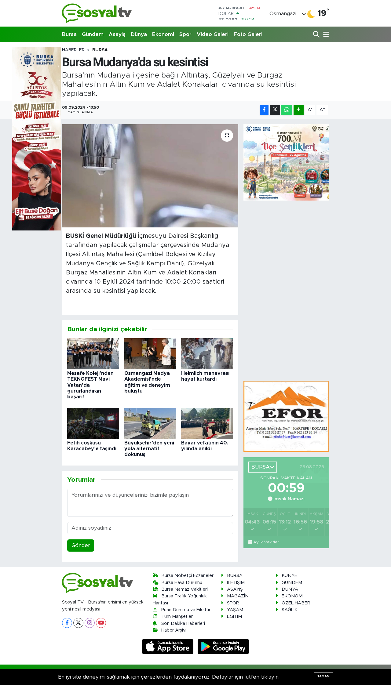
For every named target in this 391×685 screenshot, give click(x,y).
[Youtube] (101, 623)
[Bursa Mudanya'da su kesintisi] (150, 175)
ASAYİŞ (235, 589)
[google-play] (223, 646)
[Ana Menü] (325, 34)
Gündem (93, 34)
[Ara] (317, 34)
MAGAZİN (238, 596)
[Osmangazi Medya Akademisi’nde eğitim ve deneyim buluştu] (150, 353)
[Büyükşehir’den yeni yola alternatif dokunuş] (150, 423)
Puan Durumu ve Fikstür (185, 609)
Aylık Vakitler (266, 542)
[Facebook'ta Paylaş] (264, 110)
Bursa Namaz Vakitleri (184, 589)
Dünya (139, 34)
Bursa (69, 34)
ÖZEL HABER (296, 603)
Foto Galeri (248, 34)
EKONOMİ (292, 596)
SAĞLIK (290, 609)
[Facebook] (67, 623)
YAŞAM (235, 609)
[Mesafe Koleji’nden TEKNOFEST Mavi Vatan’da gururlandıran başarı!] (93, 353)
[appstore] (168, 646)
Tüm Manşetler (177, 616)
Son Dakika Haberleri (183, 623)
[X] (78, 623)
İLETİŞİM (236, 582)
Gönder (80, 545)
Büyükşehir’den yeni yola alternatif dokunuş (149, 448)
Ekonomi (163, 34)
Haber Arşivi (173, 630)
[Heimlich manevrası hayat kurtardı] (207, 353)
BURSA (100, 50)
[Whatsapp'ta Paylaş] (286, 110)
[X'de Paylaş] (275, 110)
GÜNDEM (292, 582)
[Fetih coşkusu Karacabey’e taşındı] (93, 423)
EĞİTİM (234, 616)
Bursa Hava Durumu (181, 582)
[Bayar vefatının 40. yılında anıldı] (207, 423)
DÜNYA (290, 589)
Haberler (73, 50)
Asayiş (117, 34)
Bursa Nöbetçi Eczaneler (187, 575)
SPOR (233, 603)
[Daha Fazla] (299, 110)
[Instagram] (90, 623)
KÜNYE (289, 575)
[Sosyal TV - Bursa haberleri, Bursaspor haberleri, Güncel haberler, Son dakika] (97, 13)
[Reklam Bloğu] (286, 416)
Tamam (323, 676)
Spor (185, 34)
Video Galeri (212, 34)
